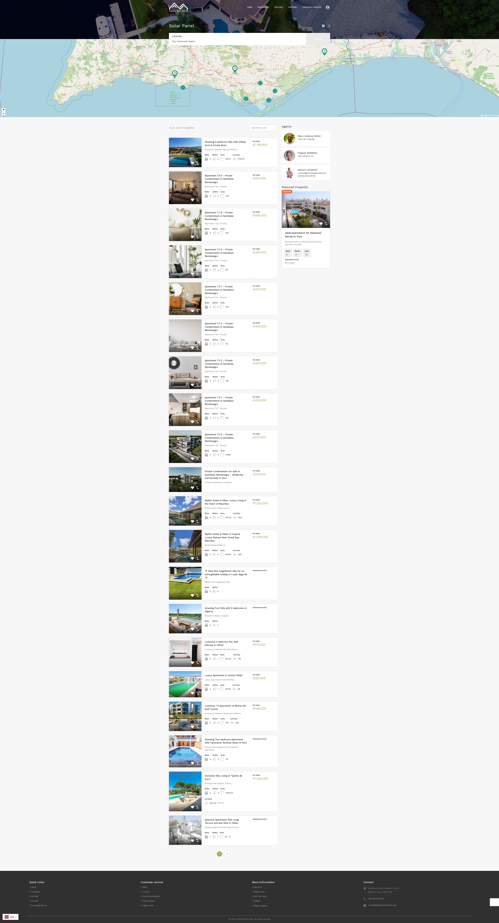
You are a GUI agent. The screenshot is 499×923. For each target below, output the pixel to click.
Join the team (260, 896)
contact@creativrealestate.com (312, 173)
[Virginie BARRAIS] (289, 160)
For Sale (278, 7)
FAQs (144, 887)
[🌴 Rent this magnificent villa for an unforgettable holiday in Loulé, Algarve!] (235, 69)
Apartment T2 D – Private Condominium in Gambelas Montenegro (219, 437)
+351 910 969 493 (376, 899)
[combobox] (230, 42)
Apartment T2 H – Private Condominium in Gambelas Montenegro (219, 326)
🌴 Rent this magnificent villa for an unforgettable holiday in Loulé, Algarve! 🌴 (226, 574)
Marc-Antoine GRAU (309, 136)
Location (177, 36)
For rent (292, 7)
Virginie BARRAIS (307, 153)
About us (258, 887)
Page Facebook (260, 906)
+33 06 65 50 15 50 (306, 176)
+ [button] (3, 109)
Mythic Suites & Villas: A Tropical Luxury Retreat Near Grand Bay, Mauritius (222, 537)
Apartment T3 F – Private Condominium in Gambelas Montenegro (219, 289)
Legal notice (147, 905)
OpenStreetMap (493, 116)
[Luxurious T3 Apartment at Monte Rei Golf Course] (324, 52)
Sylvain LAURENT (308, 169)
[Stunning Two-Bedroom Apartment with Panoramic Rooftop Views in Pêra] (175, 74)
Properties (263, 7)
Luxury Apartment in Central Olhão (224, 675)
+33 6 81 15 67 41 (305, 156)
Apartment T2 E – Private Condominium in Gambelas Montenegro (219, 363)
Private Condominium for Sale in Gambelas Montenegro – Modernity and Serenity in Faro (224, 474)
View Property (185, 161)
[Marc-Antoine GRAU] (289, 143)
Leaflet (483, 116)
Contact (146, 892)
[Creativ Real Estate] (178, 11)
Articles (257, 901)
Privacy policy (148, 901)
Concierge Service (312, 7)
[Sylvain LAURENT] (289, 177)
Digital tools (259, 892)
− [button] (3, 113)
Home (249, 7)
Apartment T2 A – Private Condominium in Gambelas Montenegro (219, 179)
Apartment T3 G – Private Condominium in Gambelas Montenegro (219, 252)
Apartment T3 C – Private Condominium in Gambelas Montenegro (219, 400)
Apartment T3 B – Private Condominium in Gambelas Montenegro (219, 215)
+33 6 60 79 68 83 (306, 139)
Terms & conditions (151, 896)
